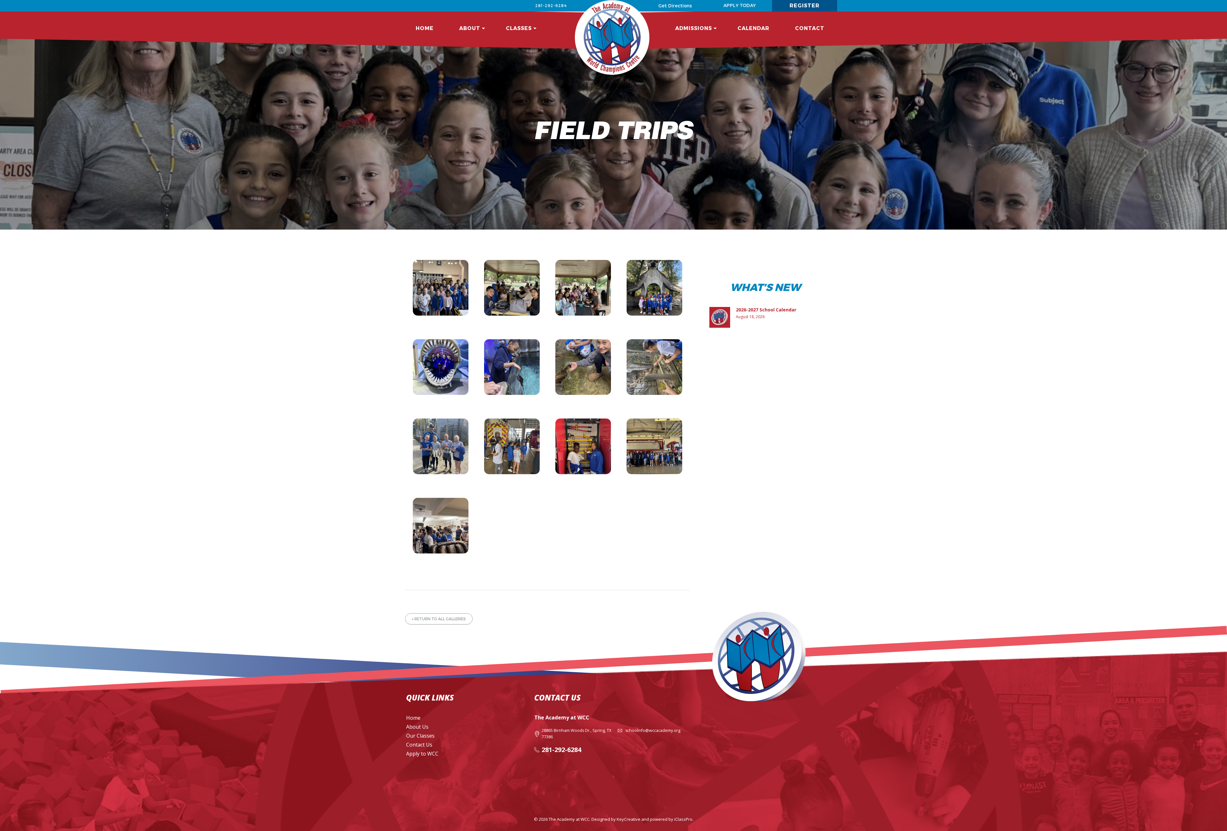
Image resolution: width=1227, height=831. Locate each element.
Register (805, 5)
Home (425, 28)
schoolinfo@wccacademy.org (652, 730)
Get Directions (675, 5)
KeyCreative (628, 819)
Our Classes (420, 735)
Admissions (693, 28)
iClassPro (683, 819)
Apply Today (739, 5)
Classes (519, 28)
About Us (417, 726)
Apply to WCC (422, 753)
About (469, 28)
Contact (809, 28)
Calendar (753, 28)
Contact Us (419, 744)
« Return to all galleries (439, 618)
